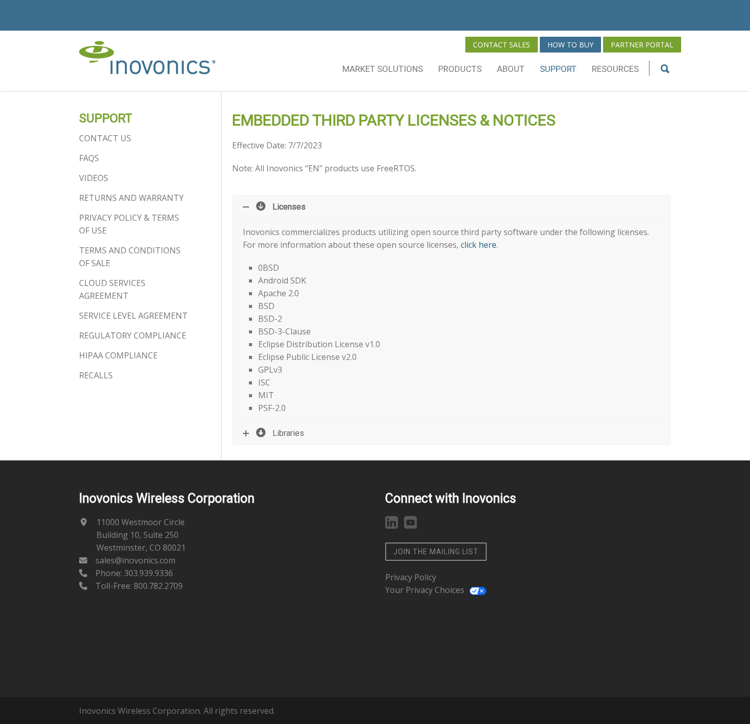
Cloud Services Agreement (112, 289)
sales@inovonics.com (135, 560)
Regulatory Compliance (132, 335)
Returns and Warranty (131, 197)
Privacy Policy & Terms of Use (129, 224)
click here (478, 244)
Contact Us (105, 138)
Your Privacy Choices (424, 590)
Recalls (96, 375)
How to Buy (570, 44)
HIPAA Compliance (118, 355)
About (510, 69)
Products (460, 69)
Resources (615, 69)
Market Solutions (382, 69)
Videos (93, 178)
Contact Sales (501, 44)
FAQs (89, 158)
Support (558, 69)
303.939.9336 (148, 573)
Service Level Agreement (133, 315)
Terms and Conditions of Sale (130, 257)
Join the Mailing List (436, 552)
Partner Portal (642, 44)
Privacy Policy (410, 577)
